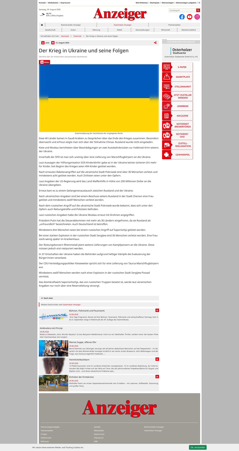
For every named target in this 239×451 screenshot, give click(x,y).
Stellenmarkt (46, 438)
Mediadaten (53, 3)
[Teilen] (155, 42)
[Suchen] (198, 10)
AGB (95, 441)
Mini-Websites (142, 3)
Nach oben (48, 298)
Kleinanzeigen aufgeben (186, 3)
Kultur (73, 30)
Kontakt (42, 3)
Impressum (65, 3)
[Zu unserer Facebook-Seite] (182, 17)
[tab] (44, 62)
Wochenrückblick (189, 30)
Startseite (65, 36)
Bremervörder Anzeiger (71, 25)
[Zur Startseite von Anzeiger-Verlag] (120, 14)
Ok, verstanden (198, 447)
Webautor (45, 441)
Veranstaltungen (142, 30)
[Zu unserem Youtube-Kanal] (189, 17)
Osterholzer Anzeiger (123, 25)
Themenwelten (174, 25)
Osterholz (77, 36)
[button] (199, 3)
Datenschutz (99, 434)
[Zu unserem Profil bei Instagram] (197, 17)
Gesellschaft (50, 30)
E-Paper (44, 434)
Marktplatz (154, 3)
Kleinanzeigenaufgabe (50, 427)
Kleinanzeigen (168, 3)
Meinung (96, 30)
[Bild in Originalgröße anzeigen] (99, 98)
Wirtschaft (165, 30)
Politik (119, 30)
